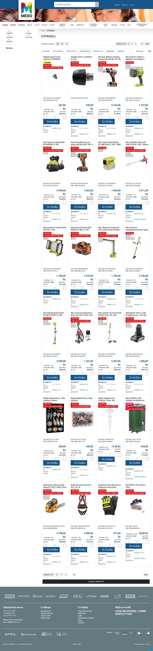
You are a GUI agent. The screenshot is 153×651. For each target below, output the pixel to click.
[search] (97, 4)
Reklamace (82, 613)
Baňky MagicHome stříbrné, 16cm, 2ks (106, 399)
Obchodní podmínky (85, 611)
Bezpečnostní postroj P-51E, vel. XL (81, 486)
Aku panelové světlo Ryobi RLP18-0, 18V (54, 228)
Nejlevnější (110, 51)
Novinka (28, 33)
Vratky (80, 615)
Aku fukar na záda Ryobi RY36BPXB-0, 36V (53, 143)
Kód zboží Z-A (72, 51)
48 (62, 44)
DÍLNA (72, 25)
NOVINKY (13, 25)
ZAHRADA (114, 25)
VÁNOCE (29, 25)
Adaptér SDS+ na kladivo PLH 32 (81, 58)
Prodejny (81, 622)
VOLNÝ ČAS (105, 25)
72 (67, 44)
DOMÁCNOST (80, 25)
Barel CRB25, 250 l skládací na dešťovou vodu (135, 400)
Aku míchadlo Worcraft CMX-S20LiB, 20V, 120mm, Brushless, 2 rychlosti (137, 144)
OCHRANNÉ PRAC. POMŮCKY (141, 25)
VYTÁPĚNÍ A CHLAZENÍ (93, 25)
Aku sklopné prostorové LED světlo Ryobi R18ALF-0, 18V (109, 229)
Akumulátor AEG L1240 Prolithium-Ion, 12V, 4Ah (136, 314)
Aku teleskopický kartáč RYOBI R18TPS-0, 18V (53, 314)
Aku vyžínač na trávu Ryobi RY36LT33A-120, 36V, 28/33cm (109, 315)
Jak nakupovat (46, 611)
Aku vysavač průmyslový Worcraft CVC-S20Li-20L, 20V (82, 315)
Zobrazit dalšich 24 (96, 581)
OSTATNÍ (122, 25)
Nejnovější (46, 51)
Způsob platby (46, 615)
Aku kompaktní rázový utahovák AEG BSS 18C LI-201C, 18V (82, 144)
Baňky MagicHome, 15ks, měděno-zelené (54, 399)
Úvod (43, 31)
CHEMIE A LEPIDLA (62, 25)
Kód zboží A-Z (58, 51)
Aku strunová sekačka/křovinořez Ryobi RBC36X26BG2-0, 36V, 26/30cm (137, 231)
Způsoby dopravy (47, 613)
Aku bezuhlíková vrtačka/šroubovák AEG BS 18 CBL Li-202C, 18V (109, 59)
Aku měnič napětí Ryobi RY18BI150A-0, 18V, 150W (109, 143)
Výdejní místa (45, 618)
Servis (80, 620)
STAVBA (51, 25)
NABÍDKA (5, 25)
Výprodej (9, 37)
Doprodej (28, 37)
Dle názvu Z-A (98, 51)
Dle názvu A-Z (85, 51)
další (147, 44)
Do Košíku (52, 121)
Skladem (10, 41)
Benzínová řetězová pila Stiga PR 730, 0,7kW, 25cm (54, 486)
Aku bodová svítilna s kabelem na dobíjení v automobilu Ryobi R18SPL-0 (135, 60)
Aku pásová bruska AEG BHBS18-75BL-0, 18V (81, 228)
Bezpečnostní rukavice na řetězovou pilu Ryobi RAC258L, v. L (109, 487)
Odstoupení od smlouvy (86, 618)
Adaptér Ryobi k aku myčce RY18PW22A (51, 58)
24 (58, 44)
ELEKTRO (44, 25)
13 (142, 44)
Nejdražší (120, 51)
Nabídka (10, 33)
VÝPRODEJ (21, 25)
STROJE (36, 25)
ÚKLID (129, 25)
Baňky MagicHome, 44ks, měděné (82, 399)
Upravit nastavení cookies (142, 644)
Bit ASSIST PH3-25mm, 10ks (136, 486)
